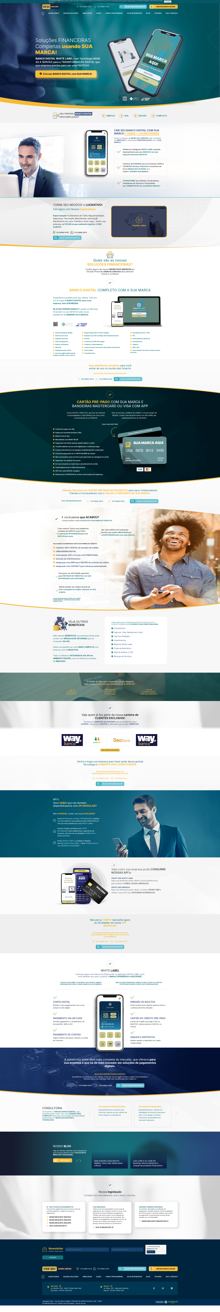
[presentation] (89, 1112)
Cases (98, 13)
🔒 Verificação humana (153, 1246)
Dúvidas (158, 13)
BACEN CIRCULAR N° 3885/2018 (60, 1223)
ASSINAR (52, 1257)
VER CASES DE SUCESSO (110, 750)
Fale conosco (172, 13)
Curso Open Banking (114, 13)
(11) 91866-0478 (85, 7)
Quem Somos (53, 13)
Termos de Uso (131, 0)
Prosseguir (167, 1)
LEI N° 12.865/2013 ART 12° (105, 1227)
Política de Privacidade (120, 0)
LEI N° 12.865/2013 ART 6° (58, 1226)
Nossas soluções (70, 13)
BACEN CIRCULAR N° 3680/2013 (60, 1217)
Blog (148, 13)
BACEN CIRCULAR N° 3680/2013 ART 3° (155, 1221)
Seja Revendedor (134, 13)
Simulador (87, 13)
